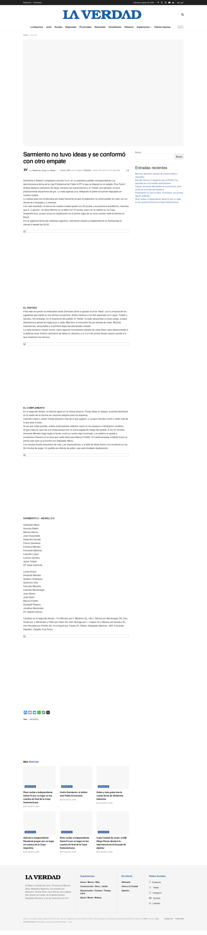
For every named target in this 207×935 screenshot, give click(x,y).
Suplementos (143, 26)
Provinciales (85, 26)
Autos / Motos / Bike (90, 882)
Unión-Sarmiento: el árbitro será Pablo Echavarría (73, 794)
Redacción (27, 2)
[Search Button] (182, 14)
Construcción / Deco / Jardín (94, 886)
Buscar (138, 152)
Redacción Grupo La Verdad (44, 170)
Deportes (33, 35)
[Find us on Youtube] (169, 2)
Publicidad (37, 2)
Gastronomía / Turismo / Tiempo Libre (95, 892)
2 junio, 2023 (65, 170)
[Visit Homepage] (102, 14)
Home (25, 35)
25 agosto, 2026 (68, 852)
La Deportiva (36, 26)
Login (181, 2)
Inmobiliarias (115, 26)
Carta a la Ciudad (130, 886)
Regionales (70, 26)
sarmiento (34, 719)
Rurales (58, 26)
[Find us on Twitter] (162, 2)
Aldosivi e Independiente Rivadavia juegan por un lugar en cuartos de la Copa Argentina (38, 842)
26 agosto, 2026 (32, 806)
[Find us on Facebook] (158, 2)
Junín (49, 26)
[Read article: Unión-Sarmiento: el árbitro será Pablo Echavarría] (76, 777)
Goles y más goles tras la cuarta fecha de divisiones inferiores (109, 796)
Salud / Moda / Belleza (90, 897)
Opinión (125, 890)
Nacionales (100, 26)
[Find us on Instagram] (165, 2)
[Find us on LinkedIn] (173, 2)
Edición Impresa (162, 26)
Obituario (129, 26)
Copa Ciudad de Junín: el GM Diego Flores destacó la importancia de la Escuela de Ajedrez (111, 842)
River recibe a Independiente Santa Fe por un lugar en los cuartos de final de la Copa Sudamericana (38, 797)
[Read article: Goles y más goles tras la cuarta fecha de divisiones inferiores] (112, 777)
